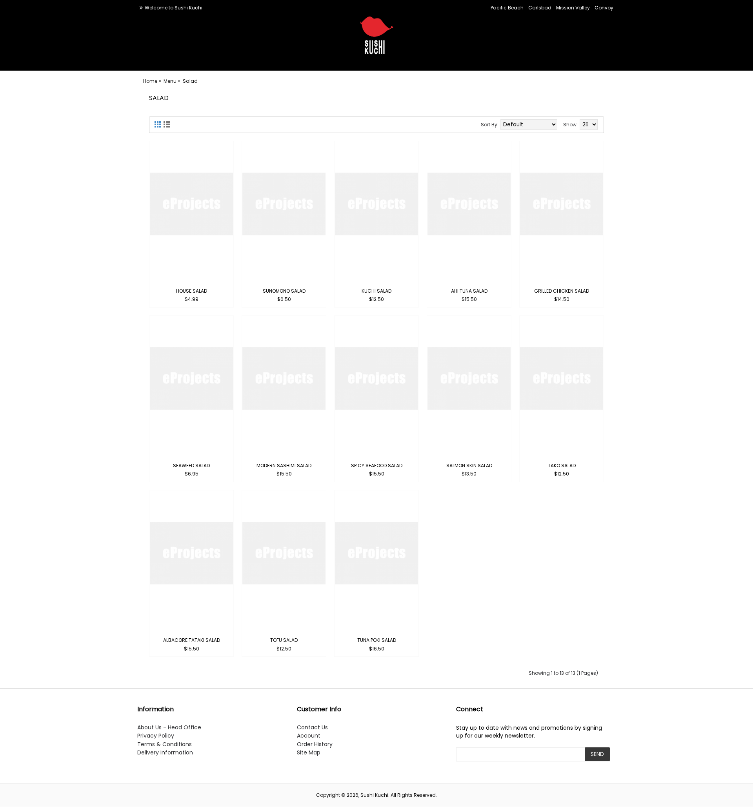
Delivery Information (165, 752)
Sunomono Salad (284, 291)
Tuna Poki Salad (376, 640)
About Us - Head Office (169, 727)
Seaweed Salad (191, 465)
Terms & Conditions (164, 744)
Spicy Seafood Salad (376, 465)
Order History (315, 744)
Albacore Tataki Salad (191, 640)
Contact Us (312, 727)
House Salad (191, 291)
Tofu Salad (284, 640)
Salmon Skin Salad (469, 465)
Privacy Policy (155, 736)
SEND (597, 754)
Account (308, 736)
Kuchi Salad (376, 291)
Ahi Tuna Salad (469, 291)
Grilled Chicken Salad (561, 291)
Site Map (308, 752)
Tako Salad (562, 465)
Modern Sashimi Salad (283, 465)
